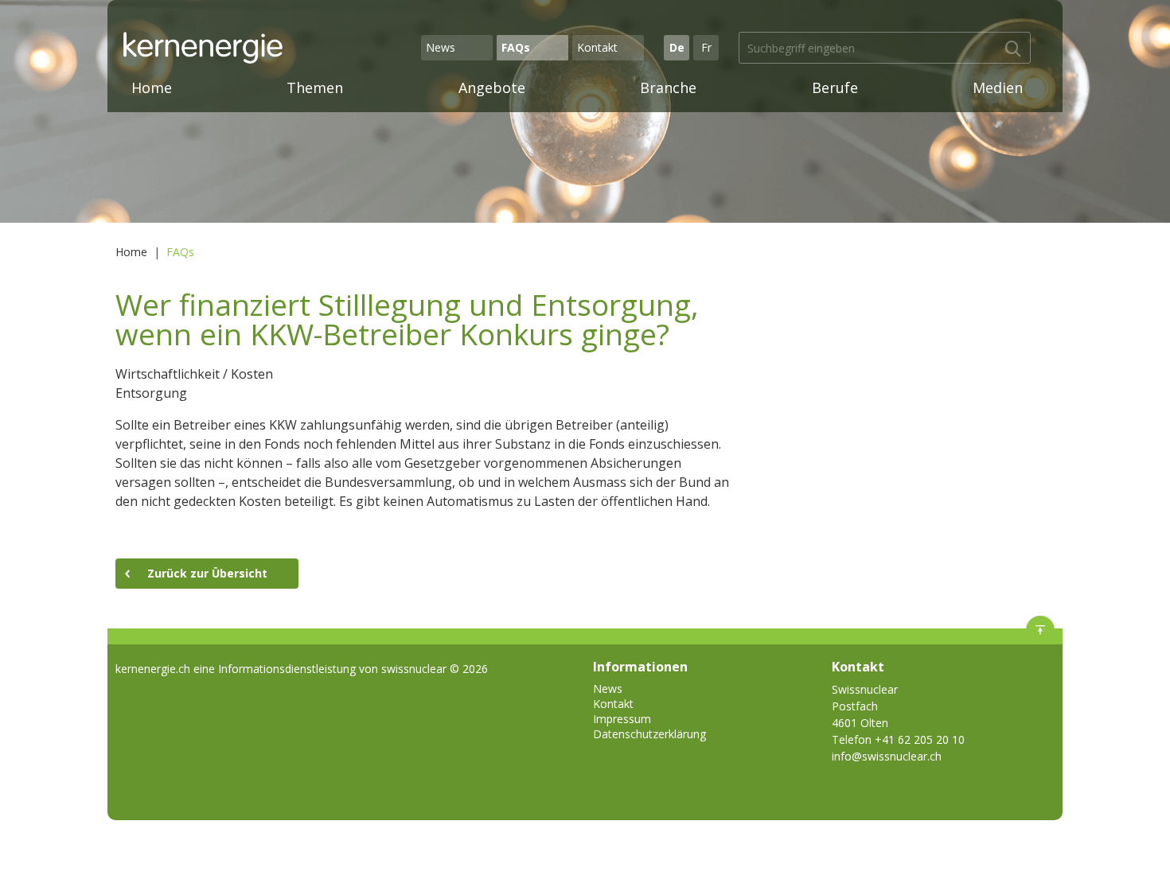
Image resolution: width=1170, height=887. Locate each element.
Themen (315, 87)
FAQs (515, 47)
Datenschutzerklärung (649, 733)
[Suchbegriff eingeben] (1013, 49)
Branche (668, 87)
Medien (998, 87)
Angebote (491, 87)
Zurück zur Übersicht (207, 573)
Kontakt (597, 47)
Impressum (622, 718)
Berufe (835, 87)
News (440, 47)
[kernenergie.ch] (269, 48)
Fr (706, 47)
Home (151, 87)
